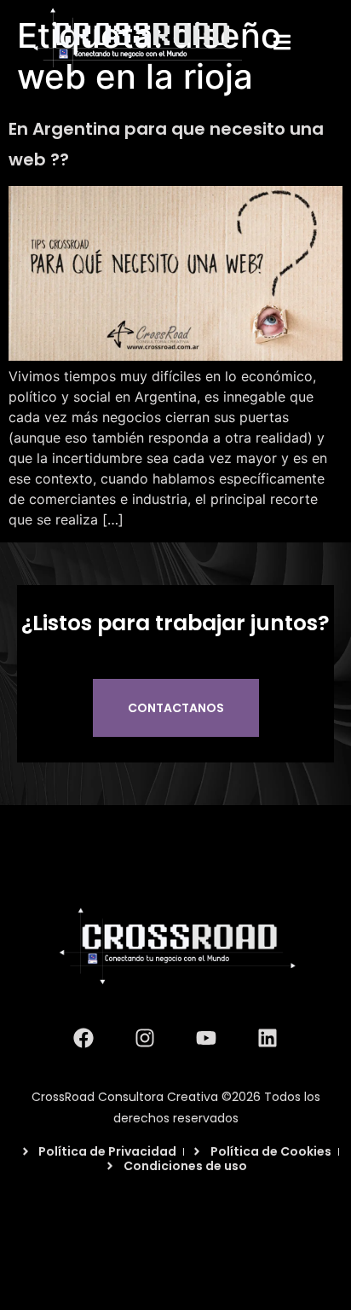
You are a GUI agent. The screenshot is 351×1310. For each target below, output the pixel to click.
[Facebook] (83, 1038)
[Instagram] (145, 1038)
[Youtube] (206, 1038)
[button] (282, 42)
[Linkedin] (267, 1038)
